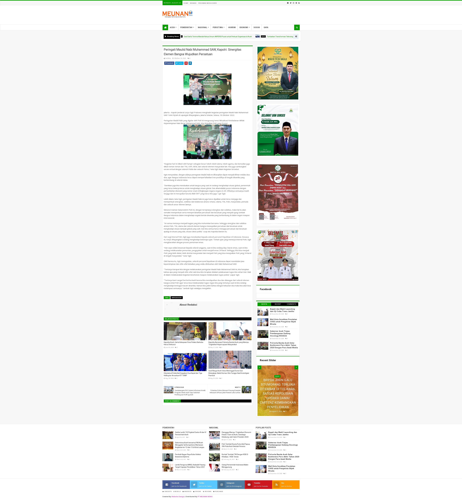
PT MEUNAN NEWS (205, 496)
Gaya (266, 27)
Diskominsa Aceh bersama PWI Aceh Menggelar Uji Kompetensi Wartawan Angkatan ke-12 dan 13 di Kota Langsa (189, 445)
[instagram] (293, 3)
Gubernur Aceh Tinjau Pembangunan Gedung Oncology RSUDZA (280, 333)
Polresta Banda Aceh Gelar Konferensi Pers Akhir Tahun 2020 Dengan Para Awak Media (284, 345)
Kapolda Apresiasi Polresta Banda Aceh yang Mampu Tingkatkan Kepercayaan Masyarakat (229, 343)
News (239, 36)
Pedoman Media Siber (207, 3)
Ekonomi (244, 27)
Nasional (202, 27)
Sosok (257, 27)
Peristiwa (218, 27)
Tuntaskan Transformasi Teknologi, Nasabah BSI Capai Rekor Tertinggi (269, 37)
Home (186, 3)
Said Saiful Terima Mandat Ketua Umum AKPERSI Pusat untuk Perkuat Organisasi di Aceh (193, 37)
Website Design (178, 496)
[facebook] (288, 3)
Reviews (207, 491)
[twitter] (290, 3)
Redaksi (193, 3)
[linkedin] (299, 3)
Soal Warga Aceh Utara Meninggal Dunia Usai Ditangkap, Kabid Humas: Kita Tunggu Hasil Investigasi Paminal (229, 373)
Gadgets (168, 491)
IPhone (198, 491)
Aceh (172, 27)
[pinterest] (296, 3)
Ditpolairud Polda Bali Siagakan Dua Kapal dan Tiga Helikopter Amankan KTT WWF (183, 374)
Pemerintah (186, 27)
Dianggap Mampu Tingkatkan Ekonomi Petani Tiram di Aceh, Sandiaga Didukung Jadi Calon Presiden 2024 (236, 434)
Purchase (219, 491)
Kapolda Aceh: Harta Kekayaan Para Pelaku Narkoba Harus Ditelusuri (183, 343)
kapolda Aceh (177, 297)
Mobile (177, 491)
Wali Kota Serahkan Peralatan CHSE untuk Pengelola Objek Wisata (283, 321)
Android (188, 491)
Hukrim (232, 27)
